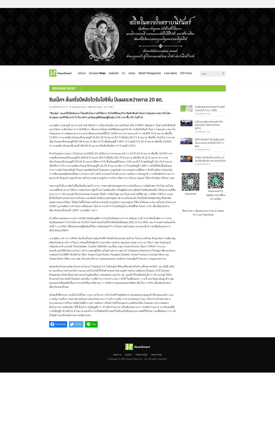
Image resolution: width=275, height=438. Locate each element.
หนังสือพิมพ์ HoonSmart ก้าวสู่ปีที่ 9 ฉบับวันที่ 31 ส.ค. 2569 (210, 108)
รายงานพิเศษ (170, 73)
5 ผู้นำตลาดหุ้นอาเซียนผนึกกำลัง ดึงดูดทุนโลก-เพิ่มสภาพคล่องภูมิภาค (209, 124)
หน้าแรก (82, 73)
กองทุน (131, 73)
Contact (128, 354)
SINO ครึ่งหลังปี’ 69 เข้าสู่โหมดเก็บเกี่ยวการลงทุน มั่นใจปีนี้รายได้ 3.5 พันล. (209, 142)
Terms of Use (156, 354)
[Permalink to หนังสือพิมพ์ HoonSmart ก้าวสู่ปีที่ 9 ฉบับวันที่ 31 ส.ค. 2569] (186, 108)
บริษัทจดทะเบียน (94, 107)
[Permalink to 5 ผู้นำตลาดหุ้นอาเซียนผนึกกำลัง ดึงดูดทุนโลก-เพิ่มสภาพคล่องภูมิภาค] (186, 123)
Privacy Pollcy (141, 354)
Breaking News (79, 107)
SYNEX (110, 107)
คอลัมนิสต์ (114, 73)
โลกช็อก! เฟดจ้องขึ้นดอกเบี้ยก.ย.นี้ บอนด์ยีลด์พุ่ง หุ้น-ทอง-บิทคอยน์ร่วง (210, 159)
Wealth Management (149, 73)
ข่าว (123, 73)
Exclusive (97, 73)
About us (117, 354)
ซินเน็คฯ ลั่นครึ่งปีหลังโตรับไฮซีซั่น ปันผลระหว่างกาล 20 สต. (106, 99)
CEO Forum (186, 73)
